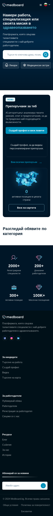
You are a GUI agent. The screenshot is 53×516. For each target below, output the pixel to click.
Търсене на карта (11, 377)
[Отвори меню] (40, 5)
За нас (5, 450)
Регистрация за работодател (17, 411)
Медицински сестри (38, 65)
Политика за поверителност (35, 505)
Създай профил (10, 367)
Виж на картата (26, 207)
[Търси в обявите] (45, 54)
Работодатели (9, 406)
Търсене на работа (12, 362)
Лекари (13, 65)
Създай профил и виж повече (26, 130)
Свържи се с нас (11, 416)
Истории (6, 455)
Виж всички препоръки (26, 162)
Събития (6, 445)
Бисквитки (26, 511)
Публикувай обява (12, 401)
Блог (4, 439)
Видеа (5, 372)
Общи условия (10, 505)
